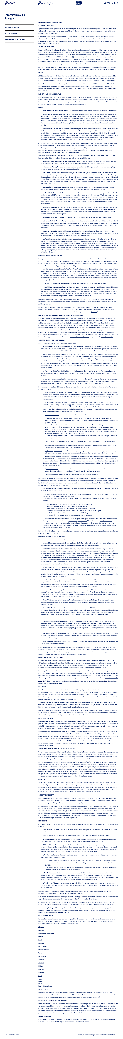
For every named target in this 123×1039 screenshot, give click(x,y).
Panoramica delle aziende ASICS (15, 39)
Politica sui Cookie (11, 33)
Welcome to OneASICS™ (12, 27)
